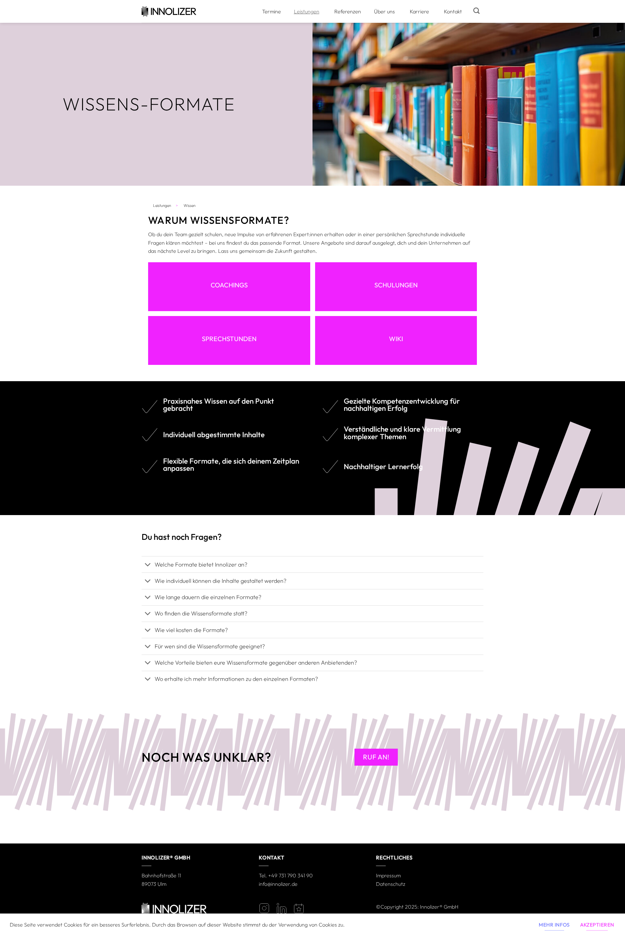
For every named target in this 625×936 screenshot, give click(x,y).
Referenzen (347, 11)
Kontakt (453, 11)
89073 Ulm (154, 884)
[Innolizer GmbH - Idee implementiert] (169, 11)
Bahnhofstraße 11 (161, 875)
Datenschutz (390, 884)
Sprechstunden (229, 338)
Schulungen (396, 285)
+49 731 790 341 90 (290, 875)
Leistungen (306, 11)
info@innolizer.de (278, 884)
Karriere (419, 11)
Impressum (388, 875)
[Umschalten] (148, 565)
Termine (271, 11)
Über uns (384, 11)
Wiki (396, 338)
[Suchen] (476, 10)
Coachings (229, 285)
